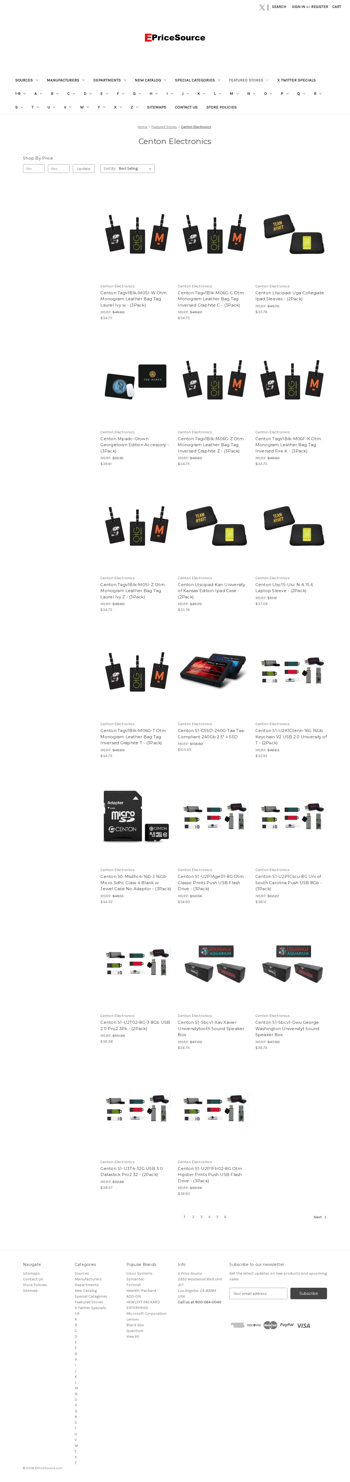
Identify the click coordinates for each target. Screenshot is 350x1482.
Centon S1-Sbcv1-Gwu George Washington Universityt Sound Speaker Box (287, 1028)
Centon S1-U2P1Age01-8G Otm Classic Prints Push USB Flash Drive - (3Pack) (211, 882)
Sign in (298, 6)
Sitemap (30, 1290)
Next (318, 1217)
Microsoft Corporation (146, 1313)
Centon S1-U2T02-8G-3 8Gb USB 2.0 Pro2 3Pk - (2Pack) (135, 1025)
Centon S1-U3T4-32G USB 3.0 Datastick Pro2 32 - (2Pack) (131, 1171)
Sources (24, 80)
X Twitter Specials (296, 80)
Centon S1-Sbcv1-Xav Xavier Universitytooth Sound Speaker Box (211, 1028)
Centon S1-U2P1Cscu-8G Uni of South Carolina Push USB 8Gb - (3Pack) (288, 882)
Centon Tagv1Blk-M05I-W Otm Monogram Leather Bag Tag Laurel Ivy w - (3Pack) (133, 299)
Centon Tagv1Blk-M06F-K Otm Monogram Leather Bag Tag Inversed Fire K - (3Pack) (288, 445)
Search (279, 6)
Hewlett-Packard (141, 1290)
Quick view (136, 228)
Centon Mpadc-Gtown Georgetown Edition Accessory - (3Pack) (134, 445)
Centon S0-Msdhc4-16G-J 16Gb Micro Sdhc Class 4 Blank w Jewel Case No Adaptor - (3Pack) (135, 882)
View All (132, 1336)
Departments (107, 80)
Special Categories (195, 80)
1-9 (18, 93)
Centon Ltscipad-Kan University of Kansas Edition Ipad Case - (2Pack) (211, 590)
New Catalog (148, 80)
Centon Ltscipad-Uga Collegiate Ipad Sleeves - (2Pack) (289, 296)
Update (84, 168)
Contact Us (186, 107)
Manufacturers (63, 80)
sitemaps (156, 107)
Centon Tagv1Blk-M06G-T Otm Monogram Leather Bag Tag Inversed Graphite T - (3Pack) (133, 736)
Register (319, 6)
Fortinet (133, 1285)
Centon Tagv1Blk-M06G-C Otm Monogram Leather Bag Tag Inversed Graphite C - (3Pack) (211, 299)
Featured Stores (246, 80)
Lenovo (132, 1319)
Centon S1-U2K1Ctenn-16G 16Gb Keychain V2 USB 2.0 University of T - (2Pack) (291, 736)
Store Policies (221, 107)
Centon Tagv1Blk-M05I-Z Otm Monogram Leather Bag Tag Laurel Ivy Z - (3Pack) (132, 590)
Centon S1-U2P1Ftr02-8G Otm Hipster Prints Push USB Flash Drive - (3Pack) (210, 1174)
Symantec (135, 1279)
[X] (262, 7)
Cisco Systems (139, 1273)
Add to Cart (136, 238)
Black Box (135, 1325)
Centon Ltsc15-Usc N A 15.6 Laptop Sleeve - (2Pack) (284, 587)
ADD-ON (133, 1296)
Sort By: (110, 168)
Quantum (134, 1330)
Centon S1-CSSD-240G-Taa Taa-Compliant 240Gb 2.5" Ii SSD (211, 733)
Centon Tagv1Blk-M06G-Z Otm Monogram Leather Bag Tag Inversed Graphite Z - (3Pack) (211, 445)
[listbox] (136, 168)
